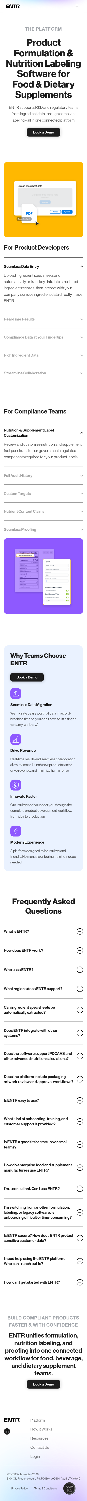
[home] (12, 6)
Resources (39, 1438)
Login (35, 1456)
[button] (77, 6)
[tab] (43, 283)
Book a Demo (43, 132)
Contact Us (39, 1447)
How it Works (41, 1429)
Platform (37, 1420)
